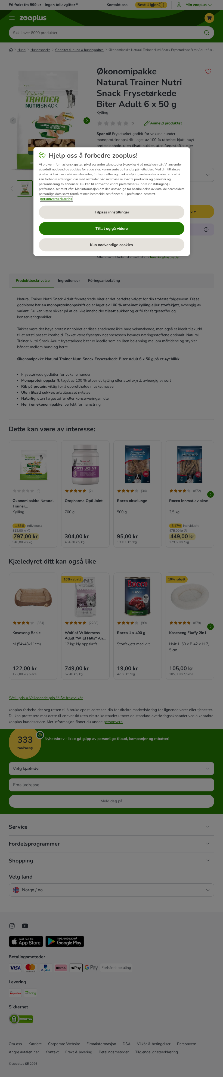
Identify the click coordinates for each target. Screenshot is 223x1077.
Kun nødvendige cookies (111, 244)
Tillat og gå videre (111, 228)
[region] (111, 202)
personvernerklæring (56, 199)
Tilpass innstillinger (111, 212)
